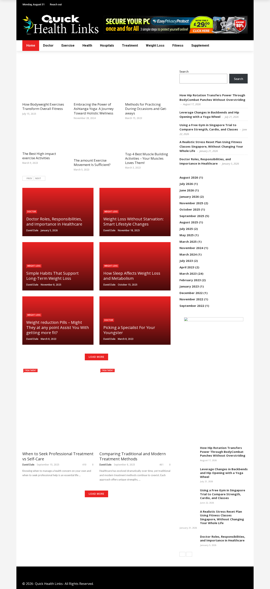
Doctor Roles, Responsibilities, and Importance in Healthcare (222, 538)
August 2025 (188, 222)
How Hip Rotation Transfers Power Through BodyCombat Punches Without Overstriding (222, 451)
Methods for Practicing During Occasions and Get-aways (146, 108)
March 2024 (188, 254)
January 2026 (189, 197)
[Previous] (182, 554)
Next (38, 178)
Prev (29, 178)
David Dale (32, 230)
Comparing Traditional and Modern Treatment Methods (132, 456)
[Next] (189, 554)
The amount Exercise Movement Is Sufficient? (92, 162)
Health (87, 45)
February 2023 (190, 280)
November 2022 (191, 299)
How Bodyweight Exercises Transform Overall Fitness (43, 106)
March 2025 (188, 241)
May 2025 (186, 235)
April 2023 (186, 267)
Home (30, 45)
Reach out (56, 4)
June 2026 (186, 190)
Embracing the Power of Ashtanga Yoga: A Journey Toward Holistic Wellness (94, 108)
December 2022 (191, 293)
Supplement (200, 45)
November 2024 (191, 248)
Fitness (177, 45)
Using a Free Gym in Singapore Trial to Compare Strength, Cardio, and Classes (222, 494)
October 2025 (189, 209)
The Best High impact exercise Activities (39, 155)
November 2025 (191, 203)
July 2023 (186, 261)
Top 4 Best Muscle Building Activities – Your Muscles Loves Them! (146, 158)
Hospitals (107, 45)
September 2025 (191, 216)
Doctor (48, 45)
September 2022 (191, 306)
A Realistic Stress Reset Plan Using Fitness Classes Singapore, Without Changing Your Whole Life (211, 146)
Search (184, 71)
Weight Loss (155, 45)
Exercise (68, 45)
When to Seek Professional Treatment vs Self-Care (57, 456)
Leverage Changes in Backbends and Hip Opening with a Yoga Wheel (224, 473)
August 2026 (188, 177)
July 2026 (186, 184)
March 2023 (188, 273)
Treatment (130, 45)
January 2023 (189, 286)
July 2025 (186, 229)
